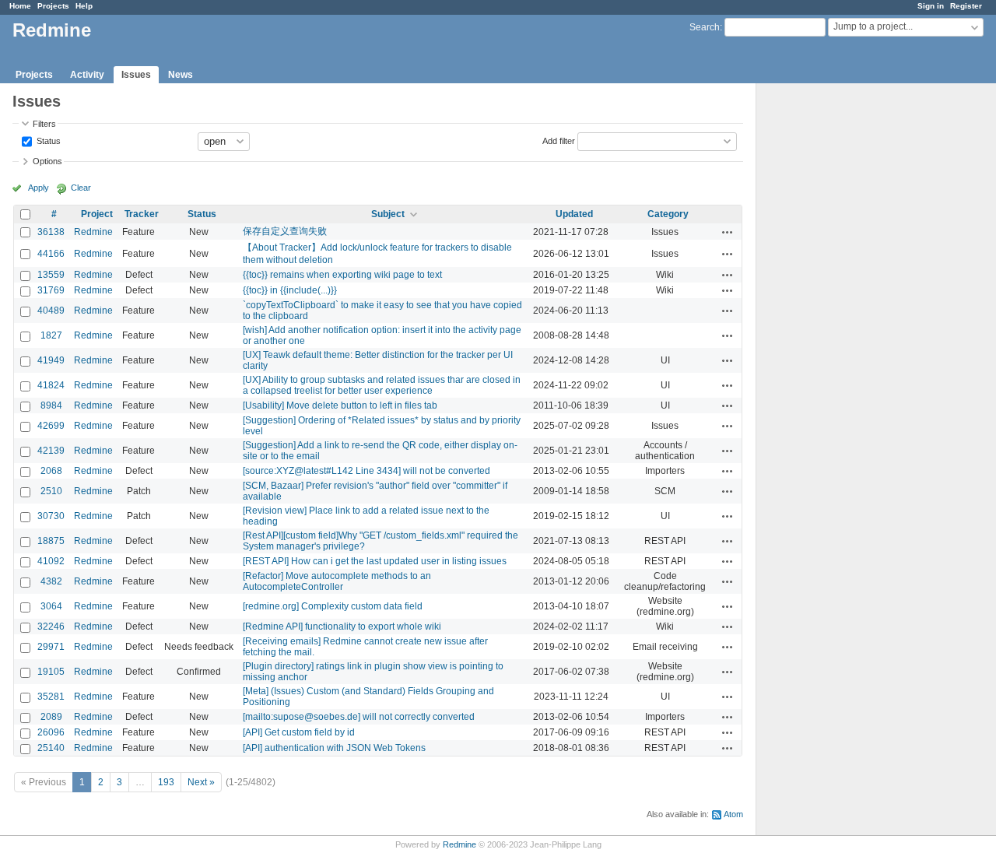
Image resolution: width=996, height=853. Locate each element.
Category (668, 214)
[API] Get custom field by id (299, 732)
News (180, 74)
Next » (201, 782)
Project (97, 214)
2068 (51, 470)
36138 (51, 231)
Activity (87, 74)
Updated (574, 214)
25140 (51, 747)
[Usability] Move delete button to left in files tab (340, 405)
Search (704, 27)
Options (47, 161)
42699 (51, 425)
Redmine (93, 231)
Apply (38, 187)
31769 (51, 290)
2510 (51, 491)
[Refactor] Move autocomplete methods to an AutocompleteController (337, 581)
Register (966, 6)
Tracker (141, 214)
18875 (51, 540)
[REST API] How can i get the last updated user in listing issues (375, 561)
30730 (51, 516)
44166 (51, 253)
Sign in (930, 6)
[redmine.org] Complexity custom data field (333, 606)
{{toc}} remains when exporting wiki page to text (342, 274)
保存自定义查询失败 (285, 231)
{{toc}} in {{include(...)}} (290, 290)
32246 (51, 626)
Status (47, 140)
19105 (51, 671)
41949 (51, 360)
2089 (51, 716)
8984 (51, 405)
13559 (51, 274)
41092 (51, 561)
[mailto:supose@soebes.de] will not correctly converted (359, 716)
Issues (136, 74)
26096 (51, 732)
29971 (51, 646)
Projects (53, 6)
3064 (51, 606)
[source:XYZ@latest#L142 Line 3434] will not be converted (366, 470)
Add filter (558, 140)
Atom (733, 814)
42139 (51, 450)
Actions (727, 232)
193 (166, 782)
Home (20, 6)
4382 (51, 581)
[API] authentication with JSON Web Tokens (334, 747)
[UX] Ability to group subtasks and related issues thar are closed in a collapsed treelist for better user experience (382, 385)
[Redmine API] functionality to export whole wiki (342, 626)
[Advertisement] (834, 327)
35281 (51, 696)
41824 (51, 385)
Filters (44, 123)
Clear (81, 187)
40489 (51, 310)
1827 (51, 335)
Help (84, 6)
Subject (388, 214)
